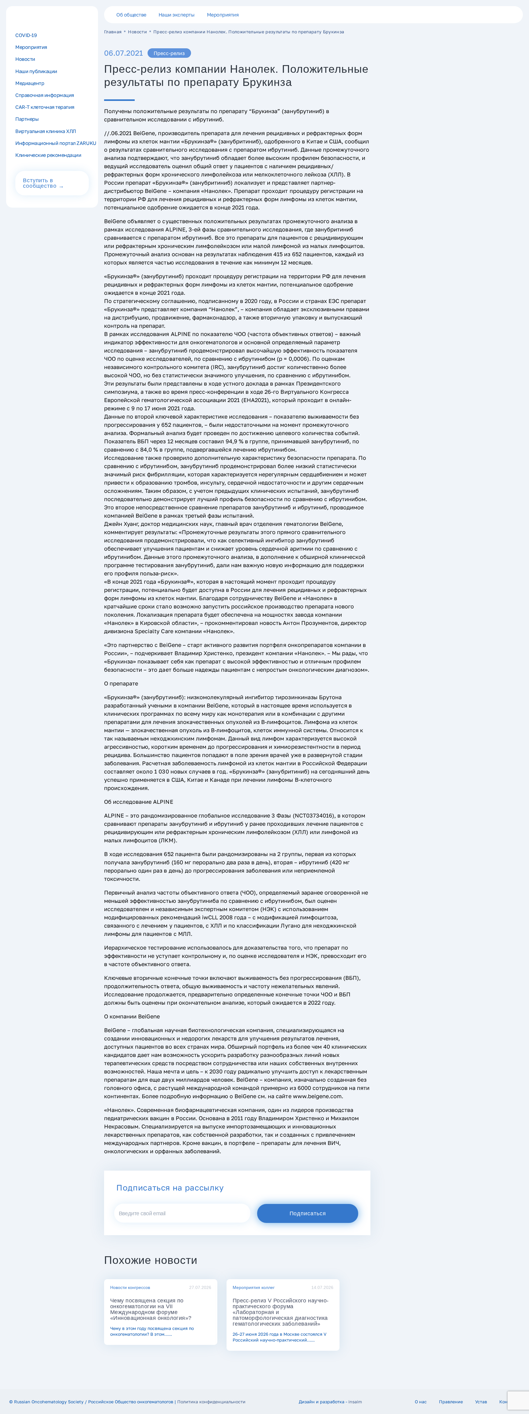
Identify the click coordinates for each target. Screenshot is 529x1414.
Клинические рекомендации (48, 155)
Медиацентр (29, 83)
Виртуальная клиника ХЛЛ (45, 131)
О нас (421, 1401)
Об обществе (131, 15)
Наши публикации (36, 71)
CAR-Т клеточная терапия (44, 107)
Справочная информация (44, 95)
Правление (451, 1401)
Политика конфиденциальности (211, 1401)
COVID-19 (26, 35)
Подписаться (308, 1213)
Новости (137, 31)
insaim (355, 1401)
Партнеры (27, 119)
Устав (481, 1401)
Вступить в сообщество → (43, 183)
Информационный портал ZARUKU (55, 143)
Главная (113, 31)
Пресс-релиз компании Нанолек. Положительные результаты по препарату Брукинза (248, 31)
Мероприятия (223, 15)
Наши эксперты (177, 15)
